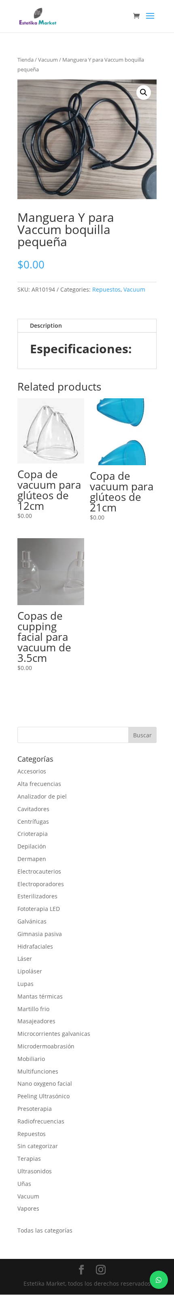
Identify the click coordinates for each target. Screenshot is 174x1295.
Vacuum (48, 59)
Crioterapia (32, 834)
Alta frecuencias (39, 784)
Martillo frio (33, 1009)
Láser (24, 958)
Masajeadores (36, 1021)
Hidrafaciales (35, 946)
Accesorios (31, 771)
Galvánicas (32, 921)
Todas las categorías (44, 1230)
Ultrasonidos (34, 1171)
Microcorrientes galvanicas (53, 1033)
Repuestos (106, 289)
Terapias (29, 1158)
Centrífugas (33, 821)
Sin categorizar (37, 1146)
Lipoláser (29, 971)
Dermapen (31, 859)
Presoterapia (34, 1108)
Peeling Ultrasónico (43, 1096)
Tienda (25, 59)
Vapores (28, 1208)
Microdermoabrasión (45, 1046)
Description (46, 325)
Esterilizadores (37, 896)
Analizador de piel (42, 796)
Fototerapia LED (38, 909)
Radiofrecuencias (40, 1121)
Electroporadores (40, 884)
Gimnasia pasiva (39, 934)
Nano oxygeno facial (44, 1083)
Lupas (25, 984)
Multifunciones (37, 1071)
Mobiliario (31, 1059)
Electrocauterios (39, 871)
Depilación (31, 846)
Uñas (24, 1184)
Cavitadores (33, 809)
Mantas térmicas (40, 996)
